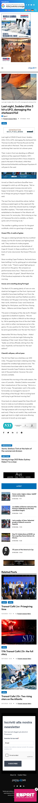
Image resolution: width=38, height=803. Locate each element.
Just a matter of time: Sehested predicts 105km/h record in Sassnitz (23, 522)
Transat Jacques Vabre (10, 118)
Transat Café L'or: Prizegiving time (16, 608)
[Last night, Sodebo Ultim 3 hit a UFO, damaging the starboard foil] (12, 432)
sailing (4, 123)
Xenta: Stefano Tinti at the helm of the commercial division (16, 449)
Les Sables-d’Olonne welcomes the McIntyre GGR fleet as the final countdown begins (24, 508)
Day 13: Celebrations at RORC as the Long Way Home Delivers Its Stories (23, 536)
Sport (5, 116)
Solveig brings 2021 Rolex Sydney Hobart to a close (15, 460)
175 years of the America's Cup (22, 550)
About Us (13, 775)
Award (4, 602)
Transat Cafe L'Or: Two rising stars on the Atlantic (16, 698)
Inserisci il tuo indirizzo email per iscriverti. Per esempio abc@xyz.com (19, 748)
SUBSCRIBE (13, 763)
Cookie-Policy (22, 775)
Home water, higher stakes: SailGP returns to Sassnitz (24, 495)
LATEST (19, 486)
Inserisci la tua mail (11, 738)
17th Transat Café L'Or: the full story (17, 653)
